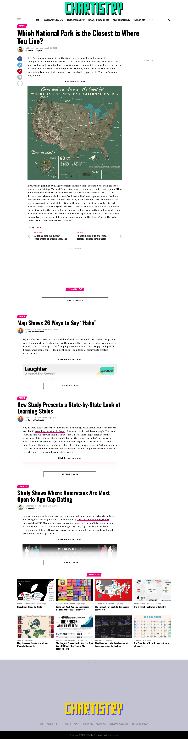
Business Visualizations (53, 19)
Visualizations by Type (142, 19)
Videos (77, 723)
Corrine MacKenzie (35, 332)
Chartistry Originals (121, 19)
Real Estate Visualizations (98, 19)
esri (86, 72)
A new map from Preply (40, 342)
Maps (58, 723)
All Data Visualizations (118, 723)
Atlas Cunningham (35, 50)
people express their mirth (50, 349)
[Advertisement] (74, 267)
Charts (50, 723)
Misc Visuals (101, 723)
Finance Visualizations (76, 19)
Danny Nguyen (33, 508)
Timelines (67, 723)
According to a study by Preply (50, 431)
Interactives (88, 723)
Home (38, 19)
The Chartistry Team (139, 723)
